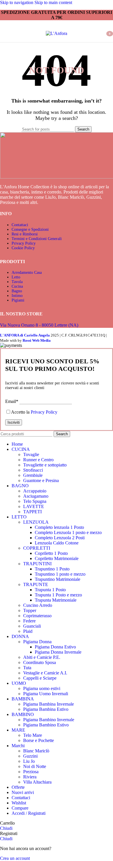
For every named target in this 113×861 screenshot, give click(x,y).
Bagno (17, 291)
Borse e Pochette (38, 740)
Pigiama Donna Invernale (58, 652)
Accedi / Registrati (28, 813)
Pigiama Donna (37, 641)
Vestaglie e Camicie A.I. (45, 672)
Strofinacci (33, 470)
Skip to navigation (17, 2)
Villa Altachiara (37, 782)
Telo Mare (32, 735)
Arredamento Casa (27, 272)
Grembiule (33, 475)
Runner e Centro (38, 459)
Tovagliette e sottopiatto (45, 464)
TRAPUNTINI (37, 563)
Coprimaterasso (37, 615)
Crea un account (15, 858)
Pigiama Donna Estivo (55, 646)
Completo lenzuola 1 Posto (59, 527)
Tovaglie (31, 454)
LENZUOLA (36, 522)
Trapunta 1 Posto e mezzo (58, 594)
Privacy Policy (24, 243)
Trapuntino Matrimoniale (57, 579)
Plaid (27, 631)
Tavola (17, 282)
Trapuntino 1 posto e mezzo (60, 574)
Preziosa (31, 771)
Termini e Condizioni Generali (37, 239)
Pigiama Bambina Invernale (48, 704)
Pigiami (18, 300)
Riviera (30, 776)
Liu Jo (29, 761)
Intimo (17, 295)
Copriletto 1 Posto (51, 553)
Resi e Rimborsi (25, 234)
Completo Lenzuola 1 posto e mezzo (68, 532)
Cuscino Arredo (37, 605)
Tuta (27, 667)
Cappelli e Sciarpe (40, 678)
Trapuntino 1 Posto (52, 568)
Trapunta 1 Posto (50, 589)
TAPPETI (32, 511)
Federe (29, 620)
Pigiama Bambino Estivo (46, 724)
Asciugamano (35, 496)
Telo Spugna (34, 501)
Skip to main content (53, 2)
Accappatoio (34, 490)
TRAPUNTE (35, 584)
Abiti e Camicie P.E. (41, 657)
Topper (29, 610)
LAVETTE (33, 506)
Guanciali (32, 626)
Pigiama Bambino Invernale (48, 719)
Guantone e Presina (41, 480)
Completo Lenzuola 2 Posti (60, 537)
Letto (16, 277)
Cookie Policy (23, 248)
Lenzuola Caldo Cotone (57, 542)
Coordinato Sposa (39, 662)
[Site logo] (56, 33)
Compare (20, 808)
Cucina (17, 286)
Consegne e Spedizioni (30, 229)
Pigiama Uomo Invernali (45, 693)
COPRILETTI (36, 548)
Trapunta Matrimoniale (55, 600)
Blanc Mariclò (36, 750)
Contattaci (20, 225)
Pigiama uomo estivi (41, 688)
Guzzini (30, 756)
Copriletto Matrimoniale (57, 558)
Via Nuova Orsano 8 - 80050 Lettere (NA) (39, 325)
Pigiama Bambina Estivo (45, 709)
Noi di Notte (34, 766)
